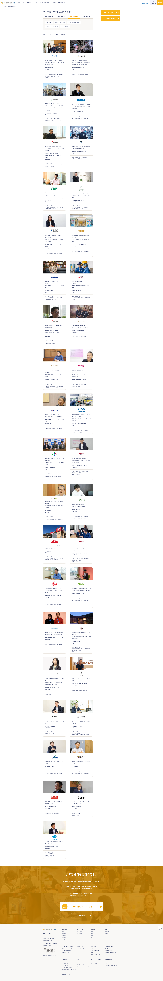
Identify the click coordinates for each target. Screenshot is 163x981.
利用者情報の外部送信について (68, 969)
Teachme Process (109, 948)
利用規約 (64, 973)
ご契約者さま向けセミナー (110, 965)
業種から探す (79, 933)
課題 (92, 933)
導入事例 (5, 6)
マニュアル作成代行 (66, 950)
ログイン (107, 962)
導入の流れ (107, 931)
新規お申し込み (65, 974)
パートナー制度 (65, 965)
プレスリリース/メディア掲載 (82, 966)
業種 (92, 931)
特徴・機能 (64, 931)
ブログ (92, 952)
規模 (92, 935)
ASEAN (92, 937)
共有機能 (64, 935)
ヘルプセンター (108, 963)
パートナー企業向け (144, 2)
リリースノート (79, 962)
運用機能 (64, 937)
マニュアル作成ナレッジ (95, 954)
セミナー (92, 948)
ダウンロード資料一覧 (95, 950)
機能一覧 (64, 941)
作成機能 (64, 933)
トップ (2, 6)
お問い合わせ (65, 962)
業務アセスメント (65, 952)
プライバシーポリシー (66, 967)
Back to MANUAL (80, 948)
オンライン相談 (65, 963)
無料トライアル (94, 962)
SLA (63, 971)
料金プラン (107, 933)
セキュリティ (64, 939)
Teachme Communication (110, 952)
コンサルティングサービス (67, 948)
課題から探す (79, 931)
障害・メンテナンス (80, 964)
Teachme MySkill (109, 950)
